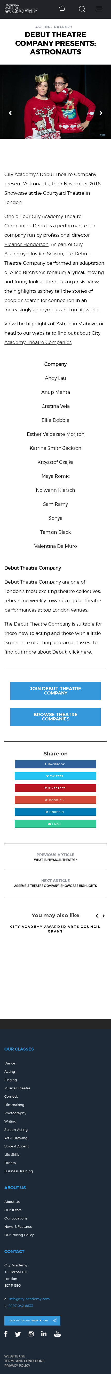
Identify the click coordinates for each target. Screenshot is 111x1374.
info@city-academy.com (29, 1299)
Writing (10, 1121)
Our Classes (19, 1049)
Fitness (10, 1163)
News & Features (18, 1226)
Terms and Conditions (24, 1361)
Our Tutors (12, 1210)
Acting (43, 27)
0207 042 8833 (21, 1305)
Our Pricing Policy (19, 1235)
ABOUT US (15, 1188)
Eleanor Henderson (26, 244)
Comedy (11, 1096)
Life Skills (11, 1154)
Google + (56, 800)
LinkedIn (56, 812)
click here (80, 652)
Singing (10, 1080)
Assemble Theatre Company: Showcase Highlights (55, 883)
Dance (9, 1063)
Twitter (56, 776)
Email (56, 823)
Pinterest (56, 788)
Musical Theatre (17, 1088)
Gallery (63, 27)
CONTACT (14, 1251)
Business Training (18, 1171)
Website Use (14, 1356)
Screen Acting (16, 1129)
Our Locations (15, 1218)
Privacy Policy (17, 1366)
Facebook (56, 764)
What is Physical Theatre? (55, 857)
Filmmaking (14, 1104)
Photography (15, 1113)
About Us (12, 1201)
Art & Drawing (15, 1138)
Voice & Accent (16, 1146)
